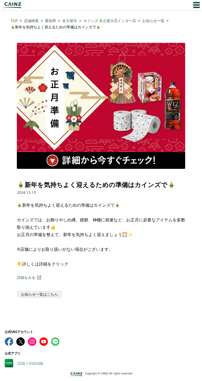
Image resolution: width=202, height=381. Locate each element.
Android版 (36, 363)
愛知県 (50, 20)
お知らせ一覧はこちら (39, 294)
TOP (14, 20)
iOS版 (21, 363)
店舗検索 (31, 20)
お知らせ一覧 (153, 20)
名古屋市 (69, 20)
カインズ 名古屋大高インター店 (109, 20)
